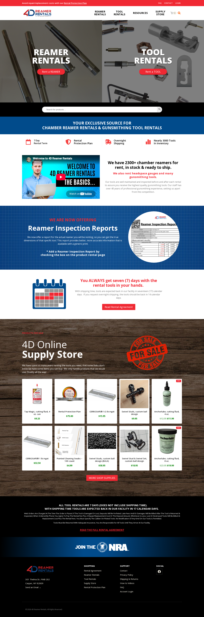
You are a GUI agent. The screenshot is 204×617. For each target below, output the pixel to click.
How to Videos (127, 583)
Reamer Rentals (91, 574)
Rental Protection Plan (75, 3)
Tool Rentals (90, 579)
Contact (168, 3)
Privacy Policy (126, 574)
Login (178, 3)
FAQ (160, 3)
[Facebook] (159, 572)
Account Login (126, 591)
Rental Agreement (92, 570)
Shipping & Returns (129, 579)
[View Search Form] (180, 13)
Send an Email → (33, 587)
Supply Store (90, 583)
